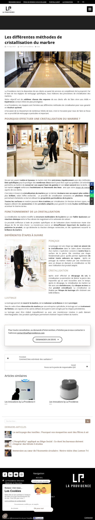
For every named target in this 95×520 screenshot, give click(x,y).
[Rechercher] (87, 421)
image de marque (83, 187)
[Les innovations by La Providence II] (25, 389)
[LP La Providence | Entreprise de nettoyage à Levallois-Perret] (8, 9)
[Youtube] (16, 474)
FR (78, 2)
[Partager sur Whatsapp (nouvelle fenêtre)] (92, 195)
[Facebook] (5, 474)
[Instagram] (21, 474)
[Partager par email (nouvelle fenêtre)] (92, 199)
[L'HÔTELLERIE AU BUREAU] (8, 434)
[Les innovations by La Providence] (69, 389)
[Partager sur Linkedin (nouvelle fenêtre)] (92, 191)
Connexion (88, 517)
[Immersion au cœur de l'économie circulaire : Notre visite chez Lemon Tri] (8, 452)
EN (83, 2)
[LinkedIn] (10, 474)
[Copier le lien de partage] (92, 203)
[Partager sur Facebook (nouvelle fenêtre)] (92, 184)
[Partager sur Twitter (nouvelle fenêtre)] (92, 188)
